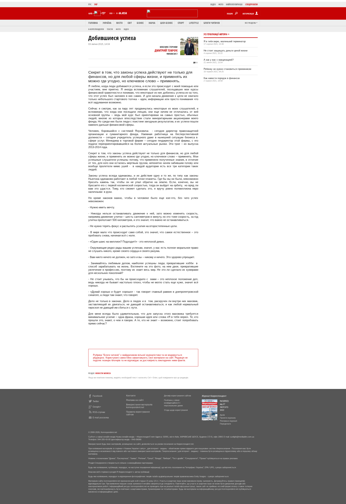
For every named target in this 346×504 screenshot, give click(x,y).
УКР (95, 4)
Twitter (96, 401)
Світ (130, 23)
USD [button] (111, 13)
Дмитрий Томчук (166, 50)
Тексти (110, 29)
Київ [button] (90, 13)
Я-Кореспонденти (96, 29)
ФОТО (220, 4)
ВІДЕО (213, 4)
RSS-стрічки (99, 412)
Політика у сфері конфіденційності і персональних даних (173, 403)
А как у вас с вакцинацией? (219, 59)
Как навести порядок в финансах (222, 78)
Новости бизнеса (103, 373)
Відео (126, 29)
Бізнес (140, 23)
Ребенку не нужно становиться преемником (227, 69)
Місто (119, 23)
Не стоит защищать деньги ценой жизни (225, 50)
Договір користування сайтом (177, 396)
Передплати (225, 424)
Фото (118, 29)
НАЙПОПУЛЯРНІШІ (234, 4)
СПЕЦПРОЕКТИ (251, 4)
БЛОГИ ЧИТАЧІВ (212, 23)
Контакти (131, 395)
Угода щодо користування (176, 410)
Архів (222, 415)
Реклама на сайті (135, 400)
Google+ (97, 407)
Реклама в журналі (228, 421)
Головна (93, 23)
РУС (90, 4)
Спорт (181, 23)
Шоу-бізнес (166, 23)
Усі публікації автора (215, 34)
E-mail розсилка (101, 417)
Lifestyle (194, 23)
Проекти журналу (228, 418)
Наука (152, 23)
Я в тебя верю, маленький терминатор (225, 41)
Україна (107, 23)
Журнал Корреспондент (214, 396)
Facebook (97, 396)
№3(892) (224, 401)
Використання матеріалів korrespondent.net (139, 406)
